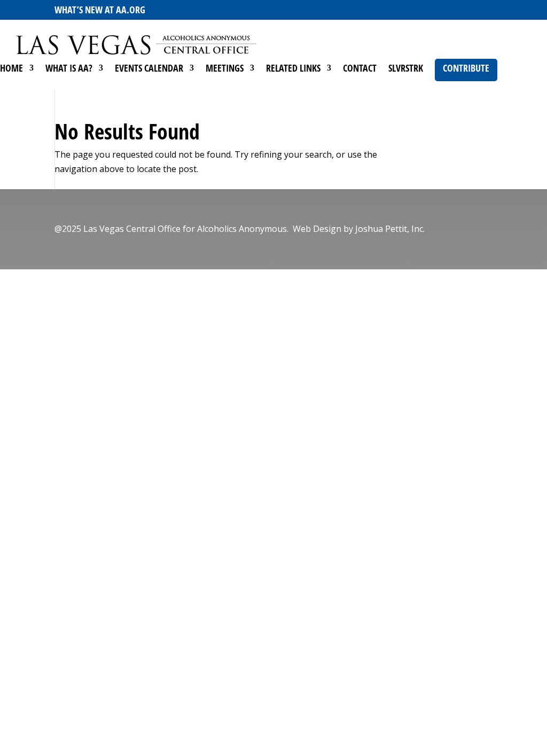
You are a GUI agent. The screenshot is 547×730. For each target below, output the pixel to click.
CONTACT (360, 69)
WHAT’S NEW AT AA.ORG (99, 9)
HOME (11, 69)
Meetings (225, 69)
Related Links (293, 69)
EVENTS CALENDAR (149, 69)
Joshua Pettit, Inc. (390, 229)
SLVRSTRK (405, 69)
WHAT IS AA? (68, 69)
